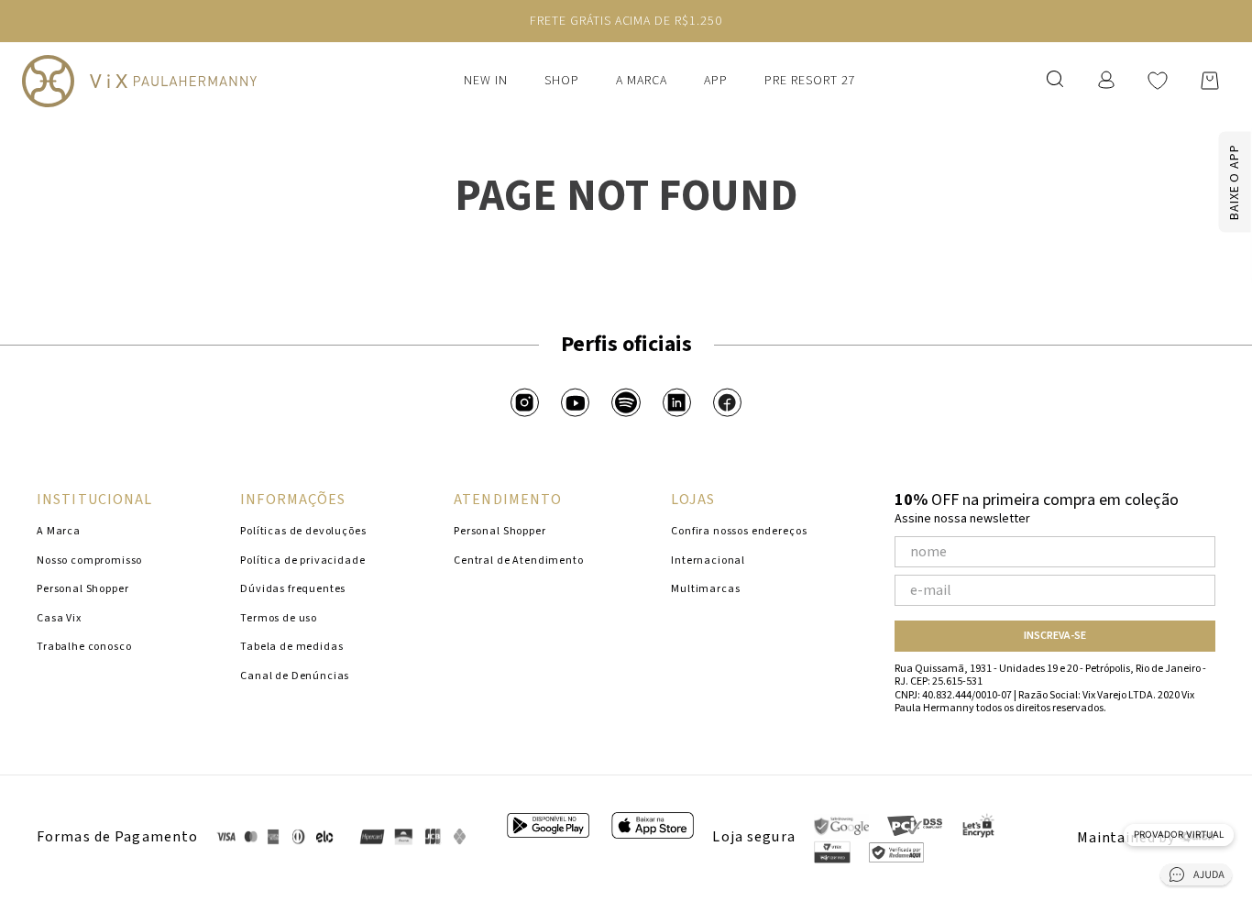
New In (486, 80)
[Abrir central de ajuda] (1196, 877)
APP (716, 80)
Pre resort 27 (810, 80)
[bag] (1210, 80)
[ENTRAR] (1108, 80)
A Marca (641, 80)
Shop (561, 80)
